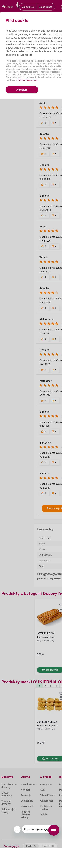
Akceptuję (21, 89)
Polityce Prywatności (27, 80)
